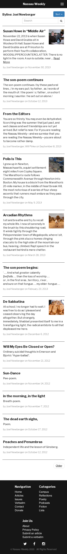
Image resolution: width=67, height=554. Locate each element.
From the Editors (16, 114)
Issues (18, 499)
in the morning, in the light (24, 396)
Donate (19, 510)
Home (18, 492)
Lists (41, 510)
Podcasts (44, 503)
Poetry (43, 499)
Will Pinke (30, 146)
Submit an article (32, 533)
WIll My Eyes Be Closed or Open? (28, 347)
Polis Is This (12, 159)
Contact (19, 506)
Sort (58, 14)
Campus (44, 492)
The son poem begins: (20, 268)
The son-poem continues (23, 80)
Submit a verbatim (32, 537)
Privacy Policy (30, 529)
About (25, 526)
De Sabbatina (13, 302)
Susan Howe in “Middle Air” (24, 31)
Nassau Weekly (34, 4)
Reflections (45, 495)
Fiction (43, 506)
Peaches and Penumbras (22, 442)
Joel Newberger (15, 67)
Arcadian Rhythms (18, 215)
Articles (19, 495)
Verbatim (20, 503)
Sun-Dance (11, 373)
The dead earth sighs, (20, 419)
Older (59, 465)
